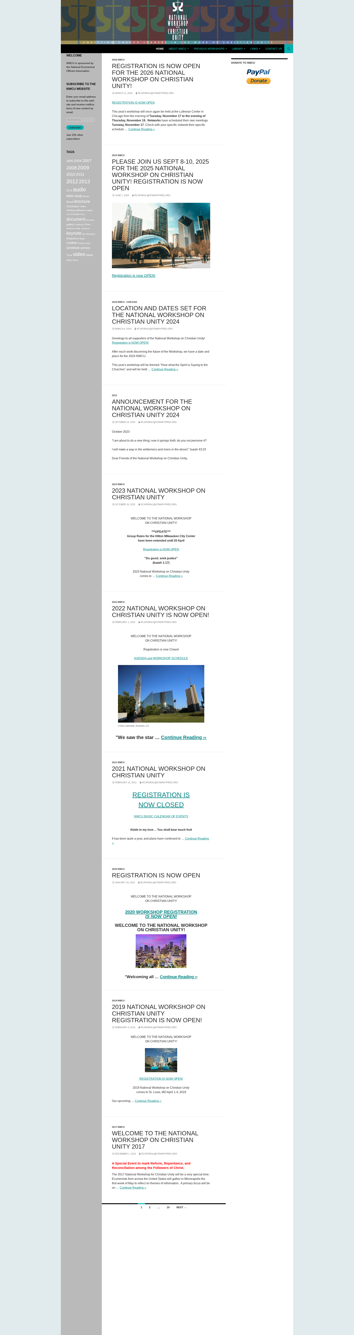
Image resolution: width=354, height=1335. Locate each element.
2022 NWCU (118, 602)
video (79, 254)
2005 (69, 161)
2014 (69, 190)
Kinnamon (90, 234)
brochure (82, 201)
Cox (68, 214)
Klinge (82, 238)
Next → (181, 1207)
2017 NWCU (118, 1127)
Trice (69, 255)
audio (79, 189)
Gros (87, 224)
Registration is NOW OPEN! (130, 342)
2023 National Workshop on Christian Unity (158, 494)
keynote (73, 233)
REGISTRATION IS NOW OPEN (133, 102)
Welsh (69, 260)
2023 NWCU (118, 484)
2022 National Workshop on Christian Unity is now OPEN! (160, 611)
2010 (70, 174)
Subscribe (75, 127)
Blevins (86, 196)
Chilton (83, 206)
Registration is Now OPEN (156, 875)
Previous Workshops (209, 48)
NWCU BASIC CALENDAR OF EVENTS (161, 816)
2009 (83, 167)
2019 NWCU (118, 1000)
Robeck (81, 243)
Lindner (71, 243)
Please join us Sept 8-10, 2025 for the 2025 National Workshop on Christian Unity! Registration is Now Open (160, 175)
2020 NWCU (118, 869)
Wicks (75, 260)
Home (160, 48)
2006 (78, 161)
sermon (85, 247)
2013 (84, 181)
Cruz (82, 214)
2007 (87, 160)
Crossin (75, 214)
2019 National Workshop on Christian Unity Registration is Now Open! (158, 1013)
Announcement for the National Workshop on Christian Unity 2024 (152, 408)
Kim (84, 234)
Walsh (89, 255)
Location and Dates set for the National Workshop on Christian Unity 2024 (159, 315)
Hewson (70, 228)
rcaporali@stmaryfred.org (156, 93)
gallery (70, 224)
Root (88, 243)
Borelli (70, 201)
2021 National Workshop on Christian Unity (158, 772)
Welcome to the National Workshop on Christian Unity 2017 (155, 1140)
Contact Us (273, 48)
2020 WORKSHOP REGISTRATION (161, 911)
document (75, 219)
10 (168, 1207)
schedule (73, 248)
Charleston (72, 206)
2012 (72, 181)
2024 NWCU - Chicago (124, 302)
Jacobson (85, 228)
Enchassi (90, 220)
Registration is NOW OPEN (161, 549)
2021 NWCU (118, 762)
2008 (71, 167)
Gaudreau (79, 224)
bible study (74, 196)
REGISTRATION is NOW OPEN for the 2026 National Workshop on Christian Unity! (156, 76)
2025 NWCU (118, 155)
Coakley (89, 210)
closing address (75, 210)
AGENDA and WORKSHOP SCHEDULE (161, 658)
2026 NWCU (118, 59)
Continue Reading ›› (141, 129)
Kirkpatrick (72, 238)
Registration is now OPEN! (133, 275)
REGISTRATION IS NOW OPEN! (161, 1078)
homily (77, 228)
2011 (80, 174)
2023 (114, 395)
